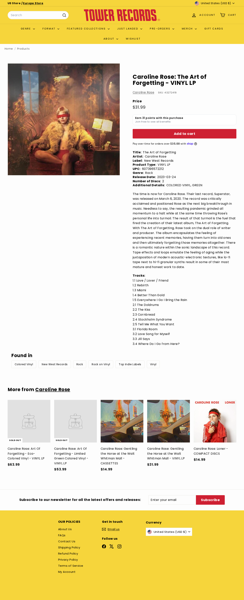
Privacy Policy (68, 560)
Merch (188, 28)
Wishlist (133, 39)
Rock (79, 364)
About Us (65, 529)
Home (9, 49)
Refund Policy (68, 553)
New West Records (54, 364)
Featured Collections (87, 28)
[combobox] (38, 15)
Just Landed (128, 28)
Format (49, 28)
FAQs (62, 535)
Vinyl (153, 364)
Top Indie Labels (130, 364)
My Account (66, 572)
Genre (26, 28)
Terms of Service (70, 566)
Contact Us (66, 541)
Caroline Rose (143, 92)
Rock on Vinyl (101, 364)
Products (23, 49)
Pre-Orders (160, 28)
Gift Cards (213, 28)
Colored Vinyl (24, 364)
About (110, 39)
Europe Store (33, 3)
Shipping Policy (69, 547)
